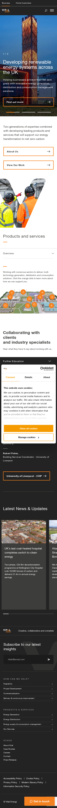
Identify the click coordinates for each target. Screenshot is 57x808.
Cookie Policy (32, 778)
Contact (6, 756)
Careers (6, 753)
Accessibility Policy (12, 778)
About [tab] (46, 377)
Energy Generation (11, 715)
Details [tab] (28, 377)
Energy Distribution (11, 719)
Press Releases (10, 760)
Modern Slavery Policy (32, 782)
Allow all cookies (29, 428)
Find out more (15, 101)
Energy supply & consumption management (22, 724)
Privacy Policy (10, 782)
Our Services (9, 729)
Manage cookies (26, 437)
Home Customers (23, 3)
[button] (13, 112)
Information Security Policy (16, 786)
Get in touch (42, 801)
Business (6, 3)
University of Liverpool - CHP (24, 475)
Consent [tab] (10, 377)
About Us (12, 151)
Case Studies (9, 749)
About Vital (8, 745)
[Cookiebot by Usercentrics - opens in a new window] (41, 369)
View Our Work (16, 165)
